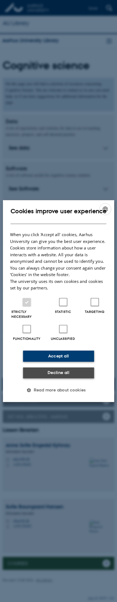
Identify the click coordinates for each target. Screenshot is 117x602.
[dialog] (58, 301)
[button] (58, 390)
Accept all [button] (58, 356)
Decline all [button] (58, 372)
